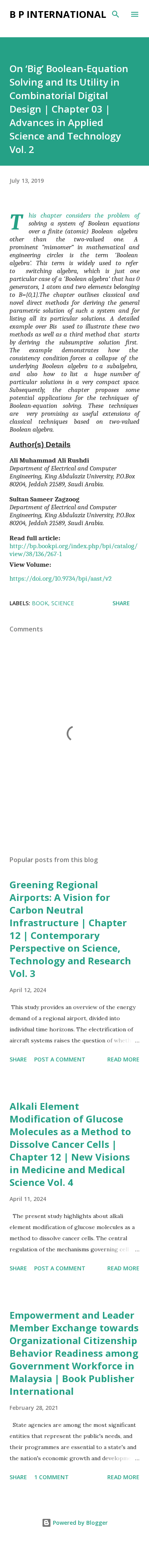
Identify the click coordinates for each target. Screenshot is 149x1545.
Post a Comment (59, 1059)
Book (40, 603)
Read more (123, 1059)
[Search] (115, 14)
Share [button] (121, 603)
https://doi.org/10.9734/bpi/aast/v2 (61, 578)
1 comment (51, 1477)
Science (62, 603)
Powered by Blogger (79, 1522)
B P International (58, 14)
